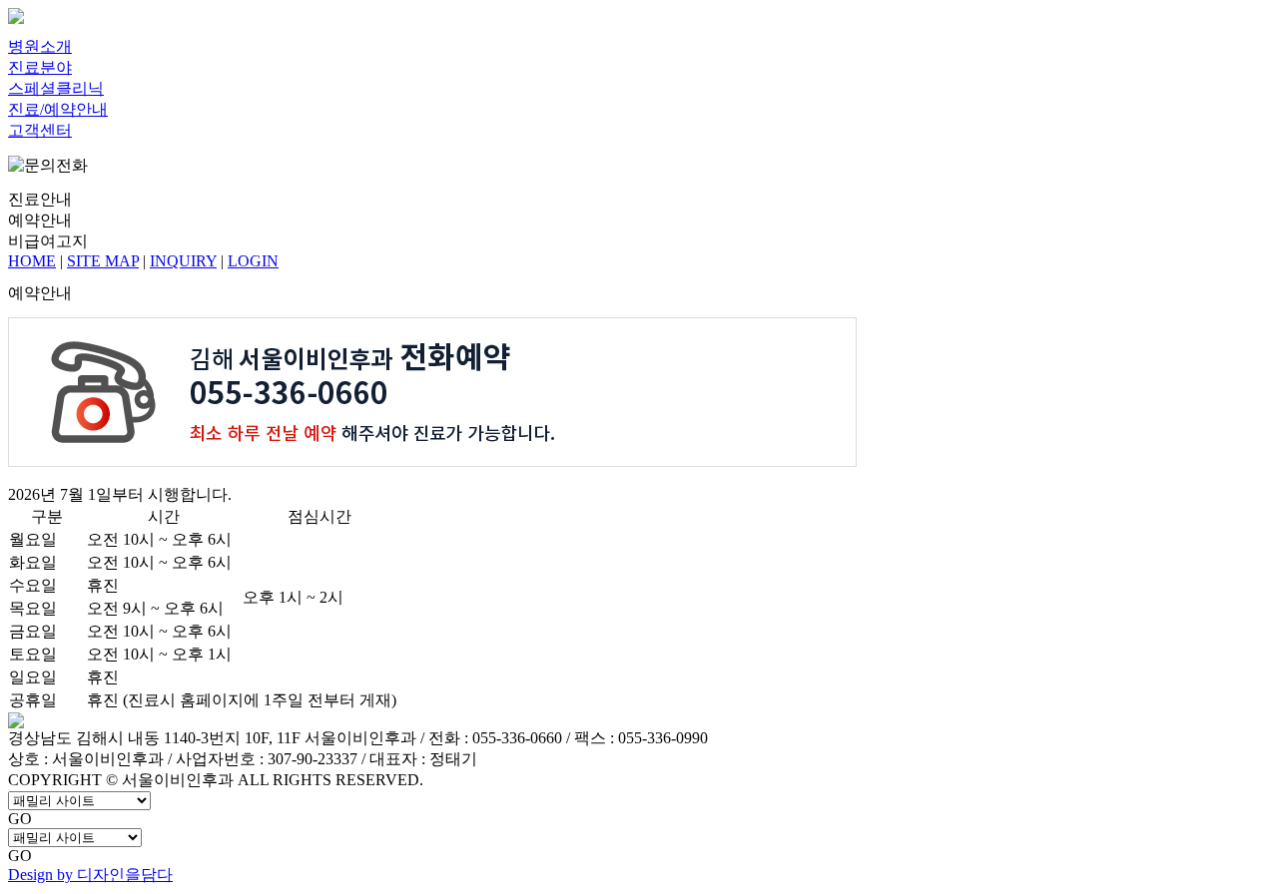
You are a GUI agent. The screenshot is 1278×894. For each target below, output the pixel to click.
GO (20, 818)
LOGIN (253, 260)
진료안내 (40, 199)
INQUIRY (183, 260)
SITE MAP (103, 260)
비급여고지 (48, 240)
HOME (32, 260)
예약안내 (40, 220)
